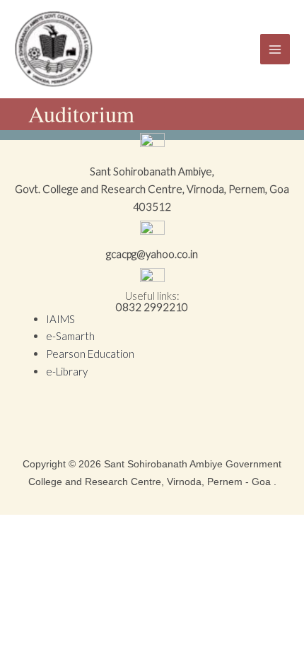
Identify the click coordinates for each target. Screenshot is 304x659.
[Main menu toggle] (275, 49)
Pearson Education (90, 353)
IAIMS (60, 319)
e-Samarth (70, 336)
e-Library (67, 371)
